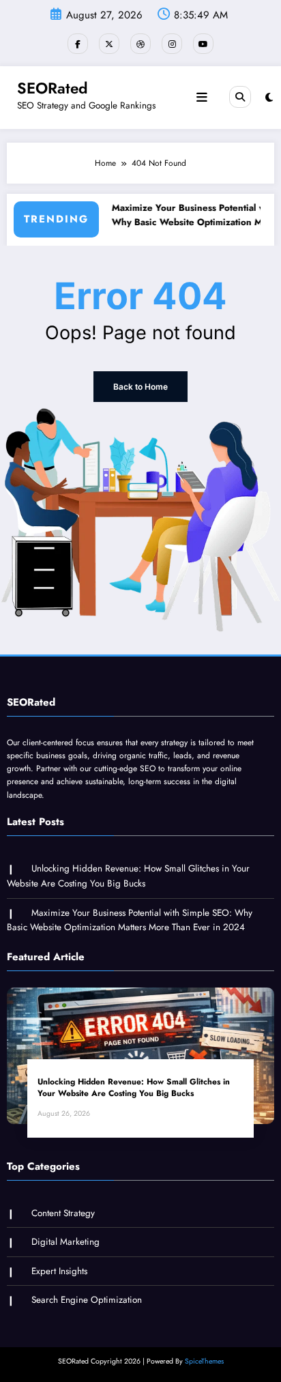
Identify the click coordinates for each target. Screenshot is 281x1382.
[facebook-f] (78, 43)
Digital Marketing (65, 1241)
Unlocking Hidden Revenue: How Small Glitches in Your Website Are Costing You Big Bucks (134, 1087)
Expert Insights (59, 1271)
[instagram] (172, 43)
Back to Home (140, 387)
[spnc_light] (269, 97)
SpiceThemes (204, 1361)
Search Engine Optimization (86, 1299)
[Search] (240, 97)
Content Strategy (63, 1213)
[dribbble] (140, 43)
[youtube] (203, 43)
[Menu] (202, 97)
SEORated (52, 88)
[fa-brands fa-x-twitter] (109, 43)
